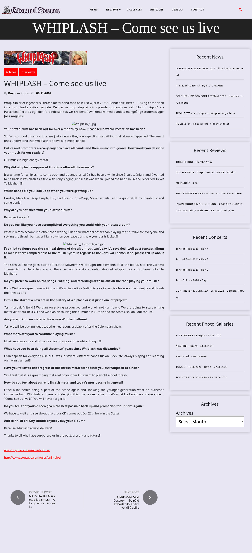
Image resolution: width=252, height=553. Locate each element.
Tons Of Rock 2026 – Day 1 (192, 280)
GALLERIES (134, 9)
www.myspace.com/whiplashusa (27, 450)
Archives (185, 413)
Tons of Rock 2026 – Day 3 (192, 259)
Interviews (28, 72)
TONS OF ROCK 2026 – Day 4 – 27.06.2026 (201, 366)
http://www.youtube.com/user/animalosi (32, 457)
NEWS (94, 9)
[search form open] (240, 9)
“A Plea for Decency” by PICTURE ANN (199, 85)
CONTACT (197, 9)
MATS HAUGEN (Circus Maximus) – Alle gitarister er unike (42, 501)
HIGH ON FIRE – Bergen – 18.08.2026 (198, 335)
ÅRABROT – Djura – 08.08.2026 (194, 346)
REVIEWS (112, 9)
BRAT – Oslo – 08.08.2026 (191, 356)
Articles (11, 72)
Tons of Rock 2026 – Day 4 (192, 248)
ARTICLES (157, 9)
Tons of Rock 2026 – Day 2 (192, 269)
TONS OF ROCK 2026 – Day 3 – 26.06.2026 (201, 377)
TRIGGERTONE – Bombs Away (194, 162)
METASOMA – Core (187, 183)
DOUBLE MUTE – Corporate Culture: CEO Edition (206, 172)
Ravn (12, 93)
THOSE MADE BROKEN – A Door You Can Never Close (209, 193)
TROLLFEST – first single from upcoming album (205, 113)
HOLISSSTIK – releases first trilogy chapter (202, 123)
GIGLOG (177, 9)
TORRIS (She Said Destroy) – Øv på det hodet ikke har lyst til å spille (126, 502)
